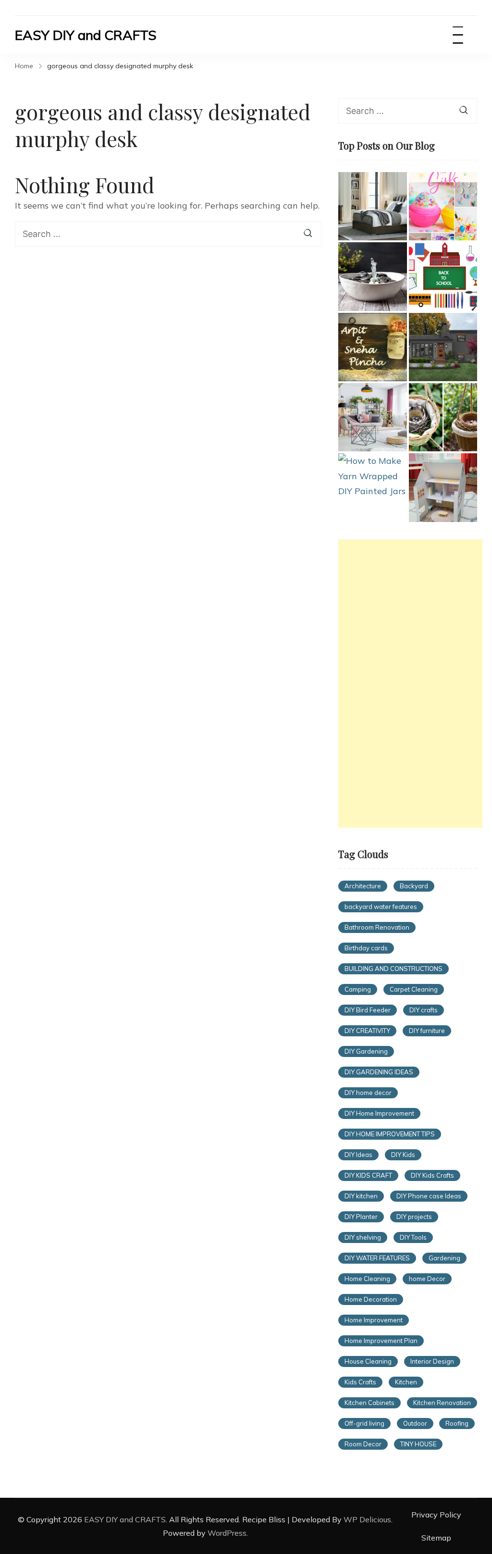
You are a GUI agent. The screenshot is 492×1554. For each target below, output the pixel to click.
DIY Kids (403, 1154)
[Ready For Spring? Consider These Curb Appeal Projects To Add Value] (372, 417)
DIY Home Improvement (379, 1113)
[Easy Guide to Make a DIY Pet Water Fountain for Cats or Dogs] (372, 276)
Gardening (444, 1258)
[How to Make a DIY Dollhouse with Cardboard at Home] (443, 487)
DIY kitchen (361, 1196)
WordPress (227, 1533)
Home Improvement (373, 1320)
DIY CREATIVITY (367, 1030)
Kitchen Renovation (442, 1402)
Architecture (362, 886)
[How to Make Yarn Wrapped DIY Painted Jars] (372, 476)
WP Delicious (367, 1519)
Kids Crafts (360, 1382)
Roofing (456, 1423)
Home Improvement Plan (381, 1340)
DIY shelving (362, 1237)
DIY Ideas (358, 1154)
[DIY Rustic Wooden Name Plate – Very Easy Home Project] (372, 347)
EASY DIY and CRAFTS (86, 34)
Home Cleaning (367, 1278)
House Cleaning (368, 1361)
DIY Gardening (366, 1051)
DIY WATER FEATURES (377, 1258)
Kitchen (406, 1382)
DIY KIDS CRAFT (368, 1175)
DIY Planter (361, 1216)
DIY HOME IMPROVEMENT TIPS (389, 1134)
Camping (357, 989)
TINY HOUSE (418, 1444)
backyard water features (380, 906)
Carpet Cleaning (414, 989)
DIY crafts (423, 1010)
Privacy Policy (436, 1514)
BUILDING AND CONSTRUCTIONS (393, 968)
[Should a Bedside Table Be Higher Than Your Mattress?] (372, 206)
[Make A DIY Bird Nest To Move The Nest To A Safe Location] (443, 417)
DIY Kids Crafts (432, 1175)
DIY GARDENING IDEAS (378, 1072)
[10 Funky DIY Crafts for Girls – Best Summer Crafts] (443, 206)
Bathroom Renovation (376, 927)
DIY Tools (413, 1237)
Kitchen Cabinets (369, 1402)
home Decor (427, 1278)
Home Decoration (370, 1299)
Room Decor (362, 1444)
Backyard (414, 886)
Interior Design (432, 1361)
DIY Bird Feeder (367, 1010)
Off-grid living (364, 1423)
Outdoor (415, 1423)
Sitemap (436, 1537)
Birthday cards (366, 948)
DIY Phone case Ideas (428, 1196)
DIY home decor (368, 1092)
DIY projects (414, 1216)
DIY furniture (427, 1030)
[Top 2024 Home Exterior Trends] (443, 347)
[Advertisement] (410, 683)
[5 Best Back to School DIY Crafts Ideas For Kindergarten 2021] (443, 276)
